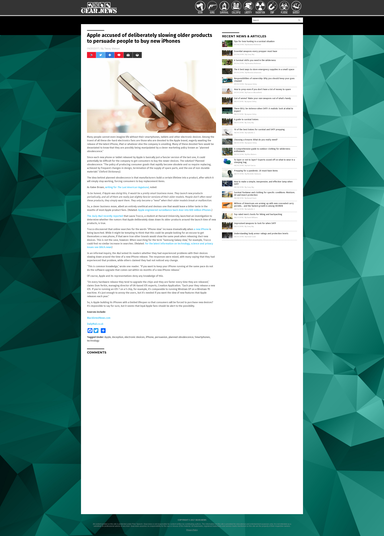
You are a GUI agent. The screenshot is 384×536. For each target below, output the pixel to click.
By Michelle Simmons (253, 174)
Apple (108, 337)
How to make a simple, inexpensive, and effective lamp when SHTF (263, 183)
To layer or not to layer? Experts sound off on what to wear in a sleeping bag (264, 161)
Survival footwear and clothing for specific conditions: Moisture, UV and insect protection (264, 193)
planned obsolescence (181, 337)
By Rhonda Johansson (253, 73)
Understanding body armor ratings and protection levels (261, 233)
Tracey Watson (112, 48)
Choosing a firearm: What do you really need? (256, 139)
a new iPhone (201, 229)
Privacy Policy (192, 530)
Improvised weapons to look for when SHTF (255, 223)
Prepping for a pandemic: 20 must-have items (256, 170)
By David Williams (251, 217)
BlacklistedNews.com (98, 317)
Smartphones (202, 337)
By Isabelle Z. (250, 133)
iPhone (150, 337)
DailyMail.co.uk (95, 323)
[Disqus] (151, 393)
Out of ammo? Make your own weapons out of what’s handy (262, 98)
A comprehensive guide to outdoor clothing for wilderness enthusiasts (262, 150)
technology (93, 340)
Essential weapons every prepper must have (255, 51)
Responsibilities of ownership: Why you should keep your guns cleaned (264, 79)
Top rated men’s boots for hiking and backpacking (258, 214)
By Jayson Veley (251, 84)
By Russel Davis (250, 198)
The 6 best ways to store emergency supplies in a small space (264, 69)
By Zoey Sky (249, 54)
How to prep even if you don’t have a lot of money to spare (262, 89)
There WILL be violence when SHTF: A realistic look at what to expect (263, 109)
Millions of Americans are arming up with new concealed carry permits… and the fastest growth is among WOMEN (264, 204)
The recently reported (105, 216)
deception (117, 337)
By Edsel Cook (250, 237)
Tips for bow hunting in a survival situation (254, 41)
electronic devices (134, 337)
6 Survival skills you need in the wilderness (255, 60)
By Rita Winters (250, 154)
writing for (127, 187)
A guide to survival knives (246, 119)
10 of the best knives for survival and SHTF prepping (259, 129)
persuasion (161, 337)
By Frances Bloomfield (253, 93)
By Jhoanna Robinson (253, 45)
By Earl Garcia (250, 165)
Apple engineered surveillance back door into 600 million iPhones (174, 210)
